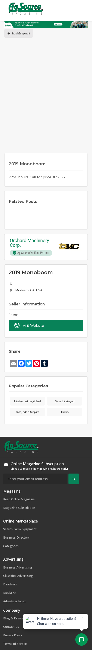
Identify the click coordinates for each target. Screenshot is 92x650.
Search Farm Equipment (20, 529)
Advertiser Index (14, 601)
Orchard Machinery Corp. (30, 243)
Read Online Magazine (19, 499)
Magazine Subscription (19, 508)
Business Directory (16, 537)
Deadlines (10, 584)
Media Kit (9, 593)
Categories (11, 546)
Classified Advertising (18, 576)
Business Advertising (17, 567)
